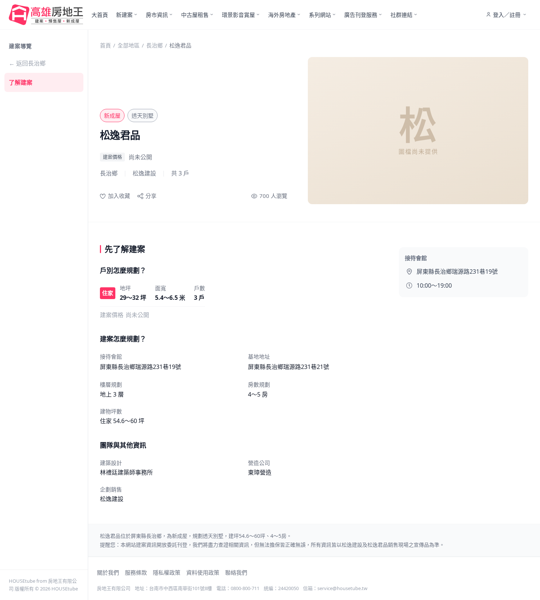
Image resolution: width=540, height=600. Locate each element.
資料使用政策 (202, 572)
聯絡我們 (236, 572)
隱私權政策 (166, 572)
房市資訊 (157, 14)
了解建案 (20, 82)
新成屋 (112, 115)
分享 (150, 195)
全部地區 (129, 45)
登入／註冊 (507, 14)
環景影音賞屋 (238, 14)
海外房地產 (282, 14)
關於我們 (108, 572)
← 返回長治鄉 (27, 63)
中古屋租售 (195, 14)
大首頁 (99, 14)
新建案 (124, 14)
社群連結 (401, 14)
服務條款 (136, 572)
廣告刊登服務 (360, 14)
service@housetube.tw (342, 588)
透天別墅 (143, 115)
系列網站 (320, 14)
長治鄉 (154, 45)
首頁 (105, 45)
